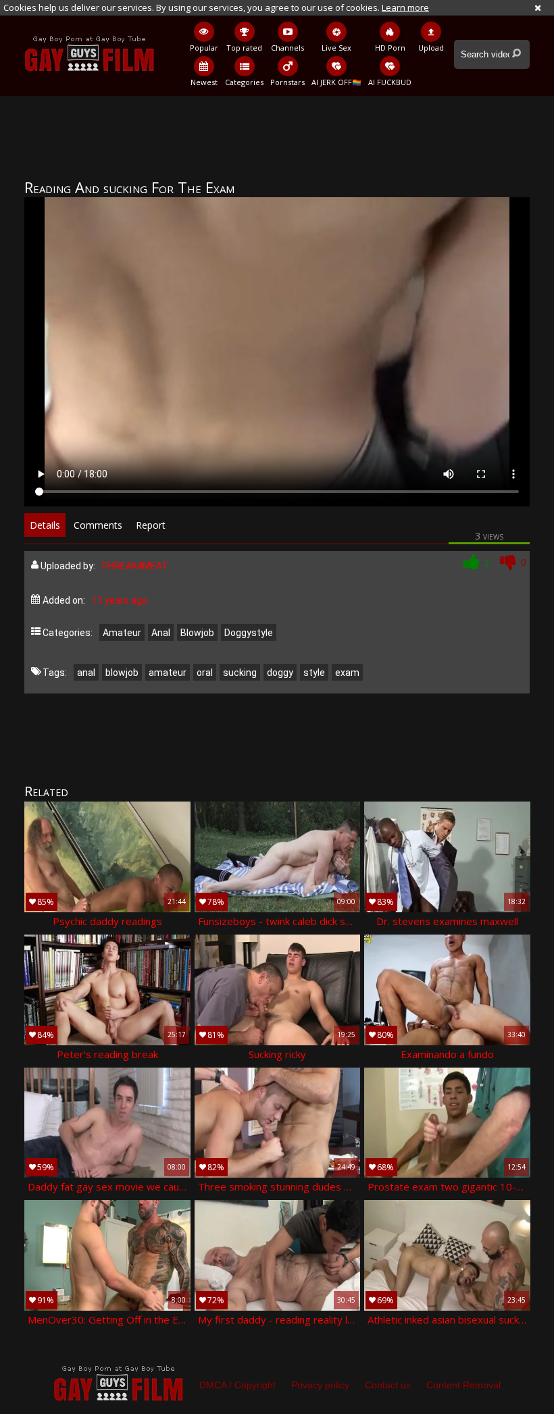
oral (205, 672)
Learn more (405, 7)
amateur (167, 672)
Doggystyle (248, 632)
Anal (160, 632)
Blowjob (197, 632)
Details (45, 525)
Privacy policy (320, 1385)
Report (151, 525)
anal (86, 672)
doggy (280, 672)
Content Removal (463, 1385)
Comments (98, 525)
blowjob (121, 672)
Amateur (122, 632)
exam (347, 672)
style (314, 672)
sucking (240, 672)
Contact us (388, 1385)
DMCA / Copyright (237, 1385)
